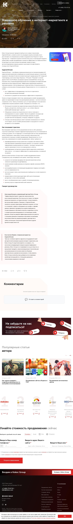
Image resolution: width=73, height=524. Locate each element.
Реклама (21, 10)
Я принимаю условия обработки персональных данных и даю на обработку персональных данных (34, 452)
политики (16, 452)
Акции (58, 492)
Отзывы (59, 494)
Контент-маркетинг (46, 504)
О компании (46, 4)
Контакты (54, 4)
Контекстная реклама (27, 4)
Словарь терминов (61, 499)
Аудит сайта (36, 4)
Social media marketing (46, 497)
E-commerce (30, 10)
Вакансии (59, 502)
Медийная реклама (46, 509)
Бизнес (40, 10)
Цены (41, 4)
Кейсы (58, 490)
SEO (13, 10)
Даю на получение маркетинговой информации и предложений (22, 454)
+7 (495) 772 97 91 (64, 7)
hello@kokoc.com (7, 490)
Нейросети (58, 10)
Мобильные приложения (47, 502)
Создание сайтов (45, 492)
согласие (43, 452)
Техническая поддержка (47, 499)
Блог (58, 497)
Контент (48, 10)
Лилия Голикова (13, 28)
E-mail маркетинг (45, 506)
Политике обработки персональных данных (43, 518)
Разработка (15, 15)
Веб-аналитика (45, 494)
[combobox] (1, 445)
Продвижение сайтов (16, 4)
